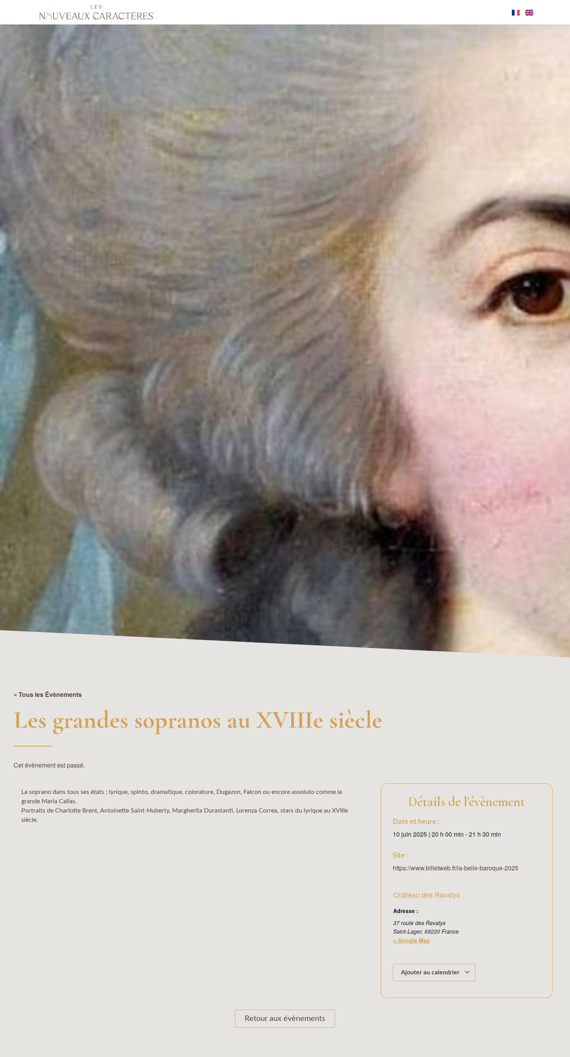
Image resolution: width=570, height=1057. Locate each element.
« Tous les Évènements (48, 694)
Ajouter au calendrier (431, 972)
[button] (24, 1036)
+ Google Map (411, 940)
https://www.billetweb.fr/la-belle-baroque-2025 (455, 867)
